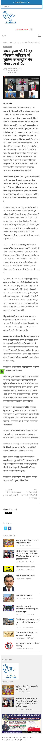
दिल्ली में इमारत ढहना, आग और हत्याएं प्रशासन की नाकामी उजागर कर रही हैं (27, 622)
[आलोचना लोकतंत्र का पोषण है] (8, 567)
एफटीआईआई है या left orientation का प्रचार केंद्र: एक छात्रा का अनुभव (27, 609)
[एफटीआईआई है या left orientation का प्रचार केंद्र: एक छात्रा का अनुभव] (8, 606)
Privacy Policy (7, 740)
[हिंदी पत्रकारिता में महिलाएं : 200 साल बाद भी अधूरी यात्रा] (8, 632)
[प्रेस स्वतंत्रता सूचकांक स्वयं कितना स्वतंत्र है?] (8, 643)
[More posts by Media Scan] (5, 70)
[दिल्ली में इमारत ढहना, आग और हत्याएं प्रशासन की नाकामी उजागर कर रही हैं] (8, 619)
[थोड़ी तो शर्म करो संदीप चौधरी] (8, 575)
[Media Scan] (21, 17)
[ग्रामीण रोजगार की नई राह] (8, 595)
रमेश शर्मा (28, 546)
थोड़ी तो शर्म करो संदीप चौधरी (25, 576)
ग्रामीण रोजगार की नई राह (24, 595)
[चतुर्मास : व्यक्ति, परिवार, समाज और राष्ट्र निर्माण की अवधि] (8, 540)
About (23, 740)
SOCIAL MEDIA (8, 46)
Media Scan (12, 72)
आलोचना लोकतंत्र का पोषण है (25, 567)
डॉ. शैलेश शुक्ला (30, 638)
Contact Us (16, 740)
